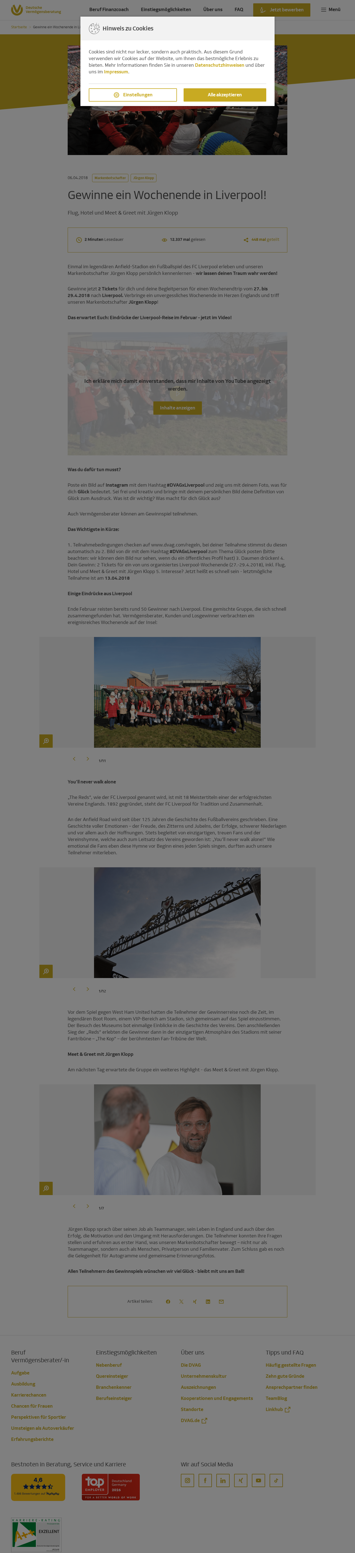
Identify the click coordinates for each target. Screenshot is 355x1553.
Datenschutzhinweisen (219, 65)
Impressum (116, 72)
